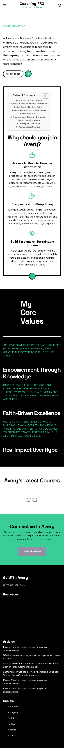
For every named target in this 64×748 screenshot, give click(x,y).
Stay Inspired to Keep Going (29, 107)
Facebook (13, 706)
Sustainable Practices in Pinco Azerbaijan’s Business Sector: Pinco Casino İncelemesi (30, 665)
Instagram (13, 712)
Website (12, 729)
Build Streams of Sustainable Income (29, 110)
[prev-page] (29, 500)
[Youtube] (4, 735)
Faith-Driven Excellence (29, 120)
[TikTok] (4, 718)
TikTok (11, 718)
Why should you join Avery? (29, 100)
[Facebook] (4, 706)
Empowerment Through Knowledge (29, 117)
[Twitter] (4, 724)
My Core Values (29, 113)
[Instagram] (4, 712)
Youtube (12, 735)
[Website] (4, 729)
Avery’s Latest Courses (29, 127)
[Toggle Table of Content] (44, 96)
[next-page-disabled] (35, 500)
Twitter (11, 723)
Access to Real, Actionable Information (29, 103)
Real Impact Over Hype (29, 123)
